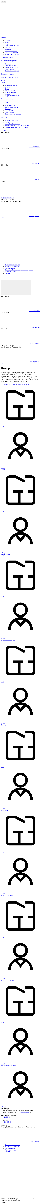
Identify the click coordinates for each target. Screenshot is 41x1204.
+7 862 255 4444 (34, 147)
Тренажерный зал (10, 92)
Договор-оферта (10, 268)
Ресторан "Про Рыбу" (12, 120)
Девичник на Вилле (11, 67)
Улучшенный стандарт (12, 45)
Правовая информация (12, 266)
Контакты (4, 130)
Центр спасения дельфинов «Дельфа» (17, 125)
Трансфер (8, 64)
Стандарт (8, 40)
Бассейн (7, 87)
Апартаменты (9, 44)
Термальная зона (10, 105)
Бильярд (7, 94)
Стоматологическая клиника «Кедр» (16, 127)
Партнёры (4, 117)
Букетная (7, 122)
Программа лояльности (12, 265)
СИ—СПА (4, 102)
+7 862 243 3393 (34, 163)
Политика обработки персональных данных (19, 270)
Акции (3, 80)
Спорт (3, 82)
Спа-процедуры (10, 110)
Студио (7, 42)
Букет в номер (9, 69)
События (7, 273)
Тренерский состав (7, 99)
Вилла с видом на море (12, 54)
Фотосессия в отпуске (12, 71)
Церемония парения (11, 107)
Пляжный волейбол (11, 85)
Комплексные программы (13, 114)
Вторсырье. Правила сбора (9, 77)
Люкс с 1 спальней (11, 51)
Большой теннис (10, 90)
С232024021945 (25, 1112)
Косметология (9, 112)
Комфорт (7, 47)
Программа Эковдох (7, 74)
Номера (3, 37)
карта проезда (34, 1141)
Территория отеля (10, 271)
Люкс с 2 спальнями (11, 52)
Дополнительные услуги (9, 60)
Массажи (7, 109)
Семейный (8, 49)
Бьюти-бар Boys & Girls (12, 124)
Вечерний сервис (10, 65)
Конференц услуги (7, 57)
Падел (7, 89)
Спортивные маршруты (12, 96)
